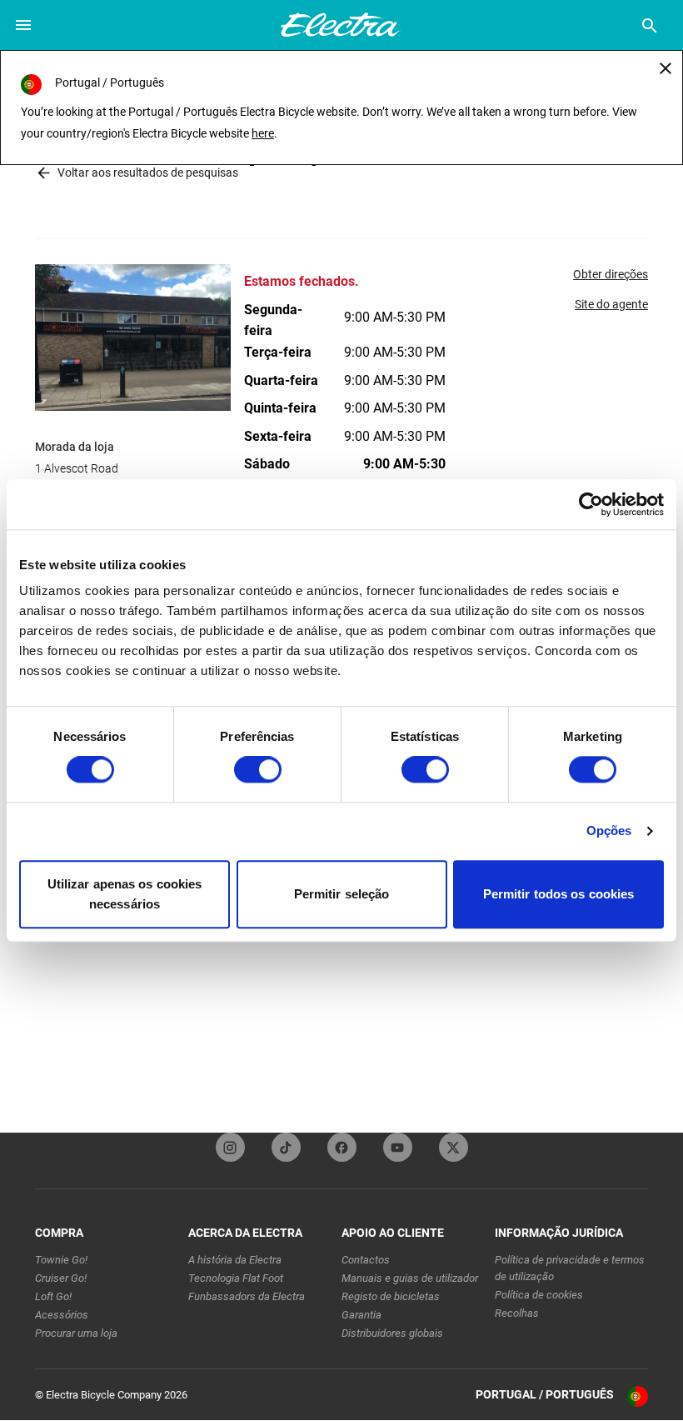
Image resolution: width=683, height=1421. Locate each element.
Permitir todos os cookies (559, 894)
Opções (609, 831)
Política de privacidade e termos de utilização (570, 1268)
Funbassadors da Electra (246, 1296)
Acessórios (61, 1314)
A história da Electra (235, 1259)
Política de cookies (539, 1294)
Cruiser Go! (61, 1278)
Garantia (361, 1314)
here (263, 133)
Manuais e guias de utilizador (410, 1278)
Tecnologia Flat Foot (235, 1278)
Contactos (366, 1259)
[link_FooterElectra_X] (453, 1147)
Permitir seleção (342, 894)
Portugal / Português (545, 1394)
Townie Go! (61, 1259)
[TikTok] (286, 1147)
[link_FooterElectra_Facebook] (341, 1147)
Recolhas (517, 1313)
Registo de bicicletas (391, 1296)
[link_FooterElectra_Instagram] (230, 1147)
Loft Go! (53, 1296)
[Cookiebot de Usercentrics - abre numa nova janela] (591, 504)
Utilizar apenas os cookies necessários (124, 894)
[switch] (258, 770)
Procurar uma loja (76, 1333)
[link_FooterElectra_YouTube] (397, 1147)
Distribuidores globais (392, 1333)
